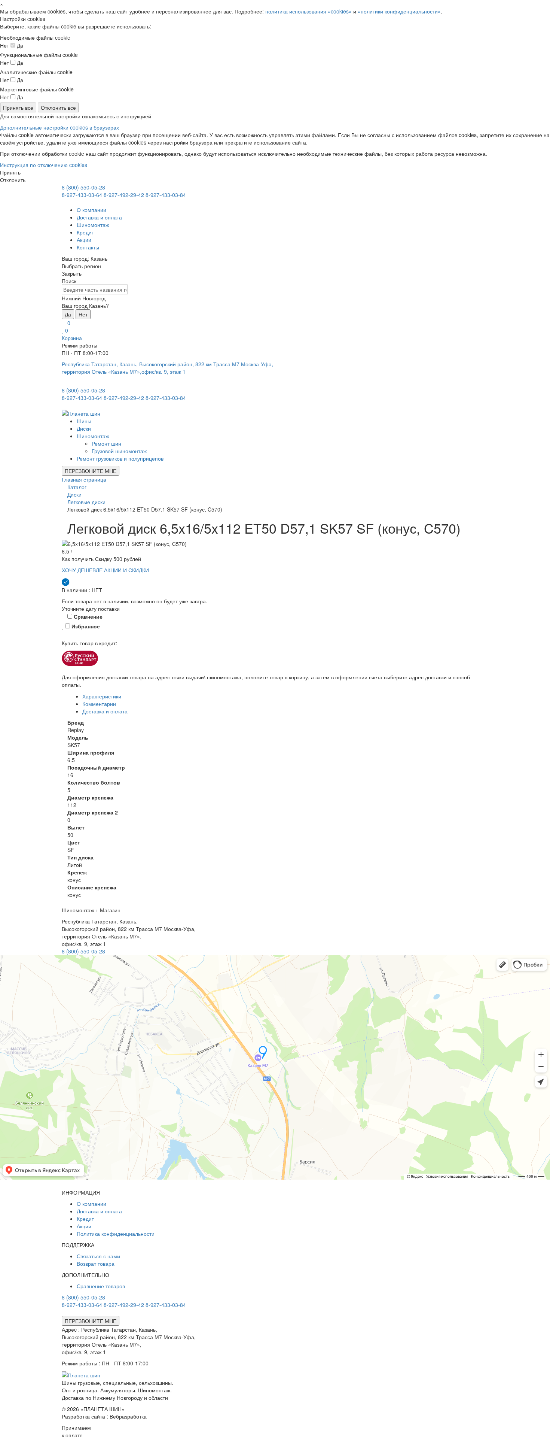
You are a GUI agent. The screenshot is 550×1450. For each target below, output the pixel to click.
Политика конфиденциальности (116, 1233)
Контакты (88, 247)
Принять (10, 172)
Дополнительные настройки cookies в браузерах (59, 127)
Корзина (72, 338)
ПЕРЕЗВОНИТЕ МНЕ (90, 470)
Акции (84, 239)
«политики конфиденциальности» (399, 11)
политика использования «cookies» (308, 11)
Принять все (18, 107)
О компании (91, 209)
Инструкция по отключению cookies (43, 165)
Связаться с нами (98, 1256)
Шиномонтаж (93, 224)
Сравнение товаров (101, 1286)
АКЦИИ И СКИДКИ (126, 570)
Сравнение (87, 616)
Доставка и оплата (99, 217)
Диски (84, 428)
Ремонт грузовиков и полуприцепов (120, 458)
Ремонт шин (106, 443)
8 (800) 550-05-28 (83, 187)
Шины (84, 421)
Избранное (85, 626)
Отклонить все (58, 107)
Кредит (85, 232)
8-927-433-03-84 (166, 194)
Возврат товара (95, 1263)
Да (68, 314)
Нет (83, 314)
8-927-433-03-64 (82, 194)
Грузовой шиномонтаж (119, 451)
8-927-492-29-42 (124, 194)
